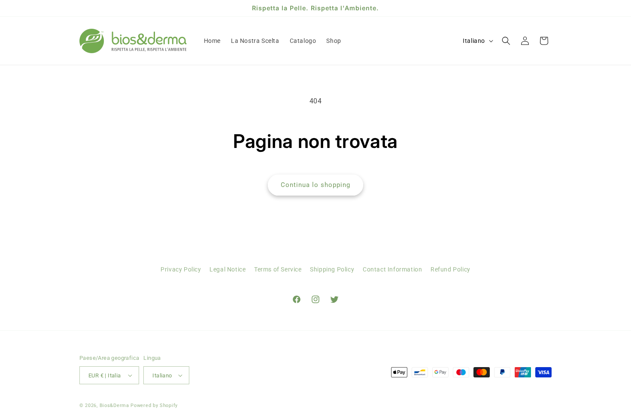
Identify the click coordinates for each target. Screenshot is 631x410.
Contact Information (392, 269)
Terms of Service (278, 269)
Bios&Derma (114, 405)
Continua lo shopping (315, 185)
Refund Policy (450, 269)
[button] (506, 40)
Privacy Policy (181, 269)
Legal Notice (227, 269)
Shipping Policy (332, 269)
